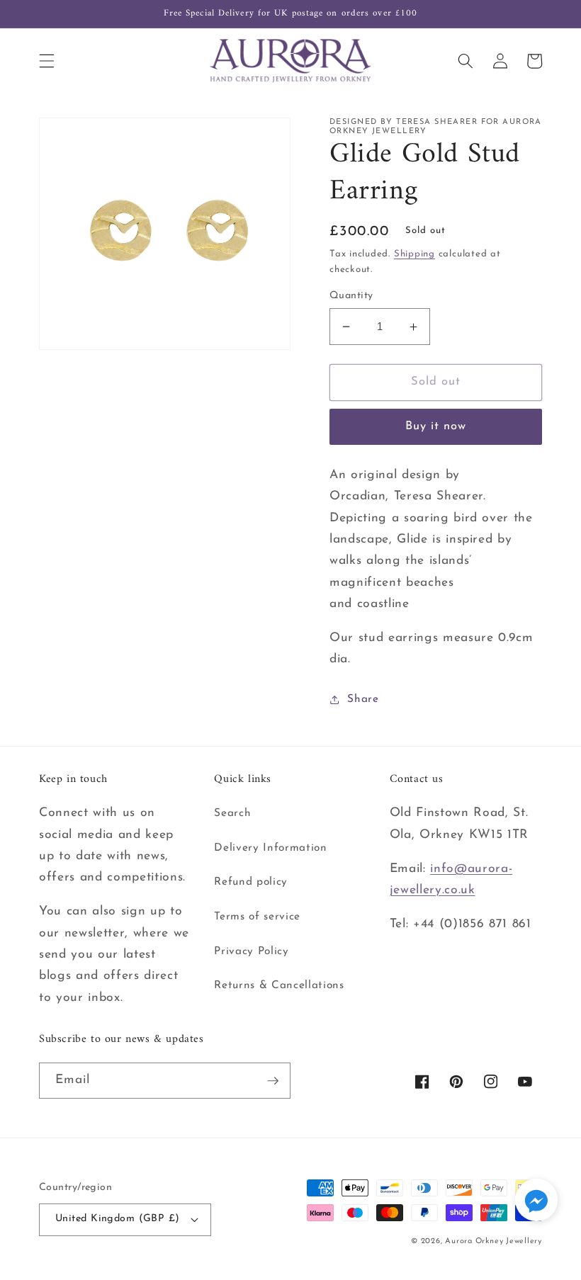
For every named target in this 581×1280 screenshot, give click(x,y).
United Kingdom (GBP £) (117, 1218)
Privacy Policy (251, 951)
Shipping (414, 254)
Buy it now (436, 426)
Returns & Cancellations (279, 985)
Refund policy (251, 882)
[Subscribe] (273, 1081)
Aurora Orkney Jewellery (493, 1241)
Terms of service (257, 916)
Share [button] (362, 699)
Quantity (351, 295)
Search (232, 813)
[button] (47, 61)
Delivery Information (270, 848)
